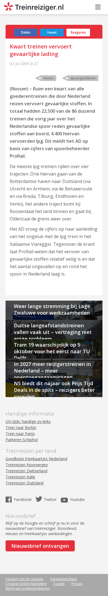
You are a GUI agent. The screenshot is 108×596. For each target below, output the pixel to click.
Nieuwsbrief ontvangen (40, 546)
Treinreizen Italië (20, 476)
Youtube (77, 499)
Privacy (77, 583)
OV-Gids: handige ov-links (28, 421)
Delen (25, 32)
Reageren (78, 32)
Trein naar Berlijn (21, 427)
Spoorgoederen (83, 78)
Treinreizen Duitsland (24, 483)
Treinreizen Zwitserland (26, 470)
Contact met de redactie (24, 579)
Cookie (59, 583)
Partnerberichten (63, 579)
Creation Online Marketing (26, 583)
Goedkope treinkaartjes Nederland (36, 458)
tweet (52, 32)
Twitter (50, 499)
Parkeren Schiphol (22, 439)
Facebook (23, 499)
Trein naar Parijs (20, 433)
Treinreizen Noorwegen (27, 464)
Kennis (48, 78)
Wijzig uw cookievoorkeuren (28, 588)
